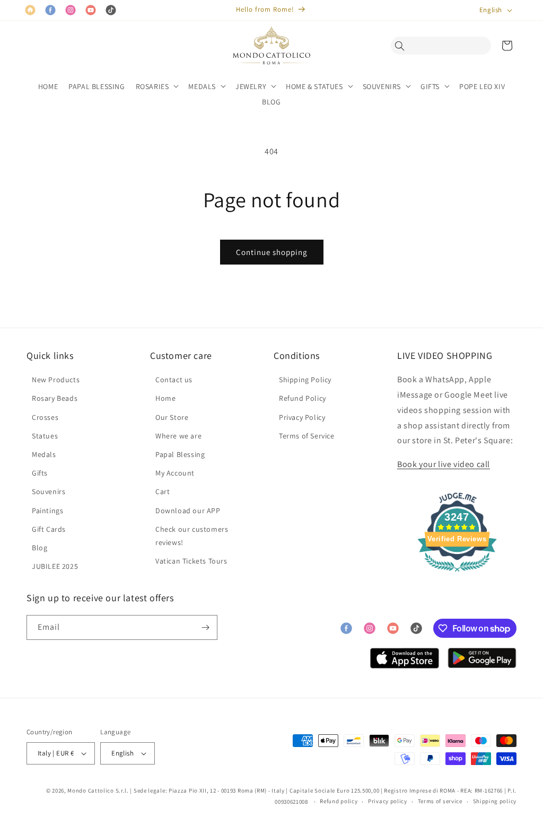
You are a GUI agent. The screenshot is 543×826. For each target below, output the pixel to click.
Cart (162, 491)
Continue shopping (272, 252)
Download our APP (188, 510)
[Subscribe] (205, 627)
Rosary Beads (54, 398)
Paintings (47, 510)
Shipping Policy (305, 379)
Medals (44, 454)
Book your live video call (443, 464)
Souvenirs (48, 491)
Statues (45, 436)
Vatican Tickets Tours (191, 561)
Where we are (178, 436)
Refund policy (338, 801)
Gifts (40, 473)
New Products (56, 379)
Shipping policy (495, 801)
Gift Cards (49, 529)
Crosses (45, 417)
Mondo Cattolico (90, 790)
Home (165, 398)
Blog (39, 547)
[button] (402, 45)
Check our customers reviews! (191, 535)
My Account (175, 473)
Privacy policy (387, 801)
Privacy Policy (302, 417)
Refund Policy (302, 398)
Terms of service (440, 801)
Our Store (171, 417)
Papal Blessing (180, 454)
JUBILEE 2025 (55, 566)
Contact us (173, 379)
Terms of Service (307, 436)
